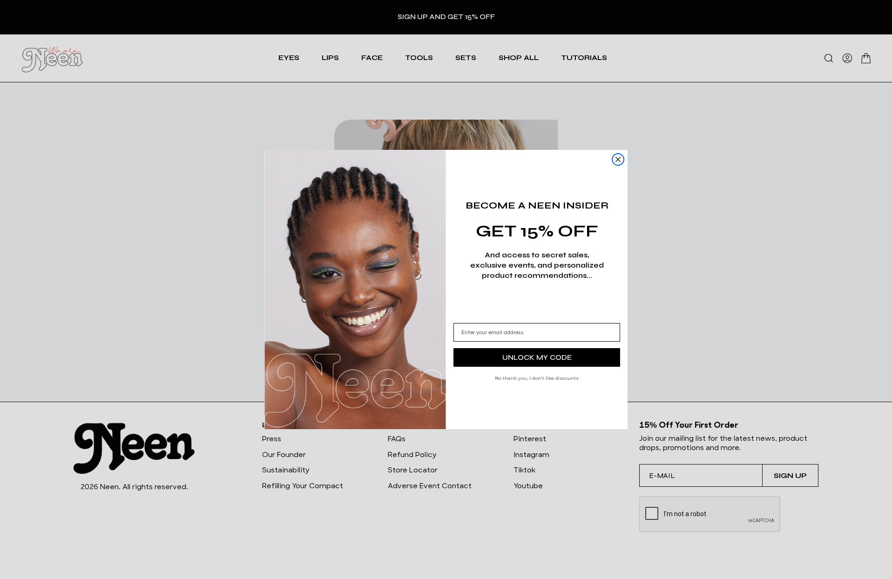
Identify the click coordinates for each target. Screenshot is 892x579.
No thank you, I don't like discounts (537, 378)
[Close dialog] (618, 159)
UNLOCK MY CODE (537, 357)
